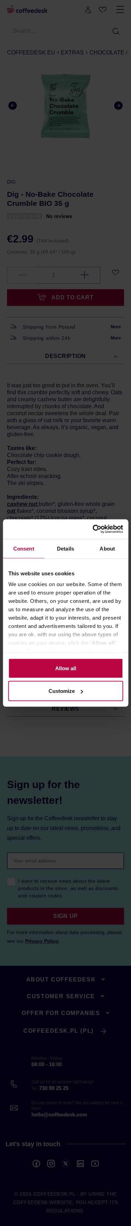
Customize (62, 691)
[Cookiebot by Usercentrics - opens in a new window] (93, 529)
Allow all (65, 668)
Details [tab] (65, 548)
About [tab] (107, 548)
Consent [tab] (23, 548)
